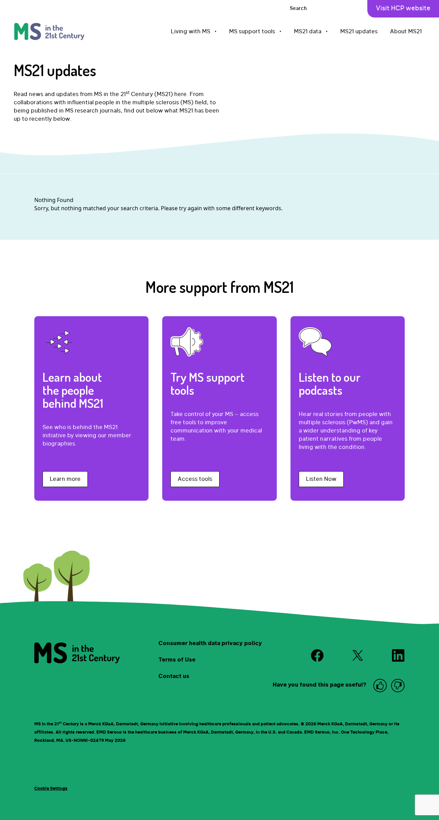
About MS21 (406, 31)
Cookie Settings (51, 788)
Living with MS (194, 31)
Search (298, 8)
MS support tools (255, 31)
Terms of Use (176, 660)
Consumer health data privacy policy (210, 643)
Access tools (195, 479)
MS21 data (311, 31)
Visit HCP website (403, 8)
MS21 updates (359, 31)
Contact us (173, 676)
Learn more (65, 479)
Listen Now (321, 479)
